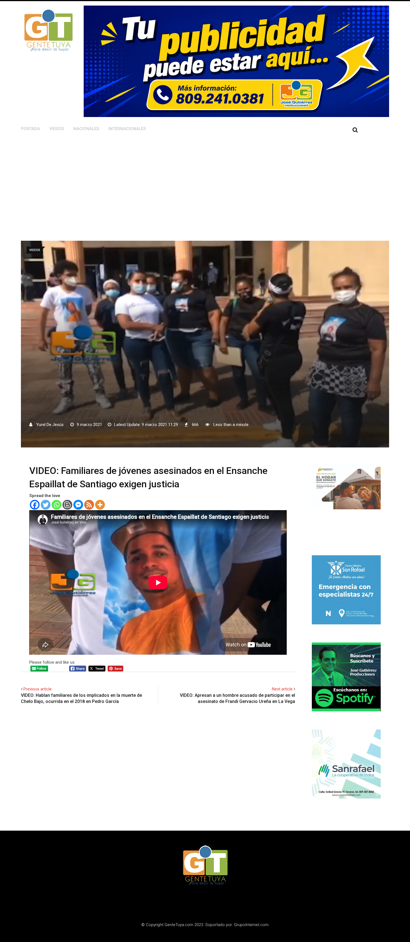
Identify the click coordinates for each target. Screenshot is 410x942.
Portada (30, 128)
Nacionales (86, 128)
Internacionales (127, 128)
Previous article (37, 689)
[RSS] (89, 505)
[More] (100, 505)
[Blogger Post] (67, 505)
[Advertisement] (173, 179)
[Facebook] (35, 505)
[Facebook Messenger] (78, 505)
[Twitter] (45, 505)
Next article (282, 689)
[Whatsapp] (56, 505)
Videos (56, 128)
